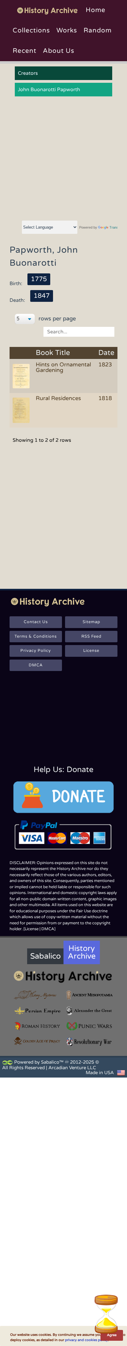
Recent (24, 51)
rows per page (56, 318)
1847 (42, 296)
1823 (105, 364)
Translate (116, 227)
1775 (39, 279)
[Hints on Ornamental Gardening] (22, 375)
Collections (31, 30)
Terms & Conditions (35, 636)
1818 (105, 398)
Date (106, 353)
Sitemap (91, 621)
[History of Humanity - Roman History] (37, 1026)
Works (66, 30)
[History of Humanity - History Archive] (63, 976)
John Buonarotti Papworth (49, 89)
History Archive (82, 952)
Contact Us (36, 621)
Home (95, 10)
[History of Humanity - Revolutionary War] (89, 1041)
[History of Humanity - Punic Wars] (89, 1026)
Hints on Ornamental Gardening (63, 367)
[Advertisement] (63, 159)
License (91, 650)
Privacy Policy (35, 650)
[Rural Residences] (22, 409)
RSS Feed (91, 636)
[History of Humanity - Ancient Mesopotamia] (89, 995)
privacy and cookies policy (86, 1340)
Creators (28, 73)
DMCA (36, 665)
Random (98, 30)
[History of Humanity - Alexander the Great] (89, 1010)
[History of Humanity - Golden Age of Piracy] (37, 1041)
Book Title (53, 353)
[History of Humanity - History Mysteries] (37, 995)
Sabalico (45, 956)
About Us (58, 51)
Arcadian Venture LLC (72, 1067)
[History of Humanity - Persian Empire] (37, 1010)
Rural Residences (58, 398)
